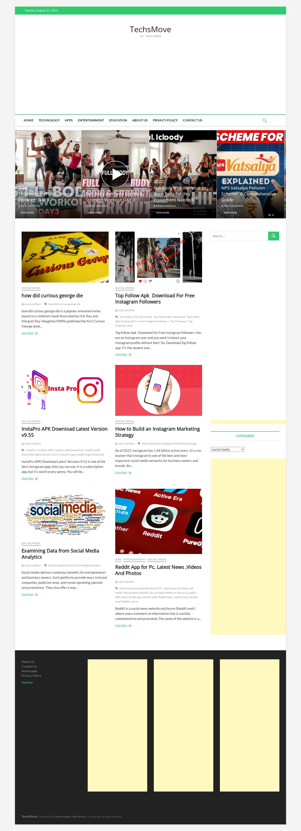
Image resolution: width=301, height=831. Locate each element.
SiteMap (27, 682)
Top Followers (178, 321)
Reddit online (130, 601)
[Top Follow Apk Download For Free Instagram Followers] (158, 257)
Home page (29, 671)
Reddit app (135, 597)
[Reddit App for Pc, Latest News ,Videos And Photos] (158, 521)
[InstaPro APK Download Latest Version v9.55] (65, 390)
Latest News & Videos (175, 588)
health (24, 186)
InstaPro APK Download (68, 450)
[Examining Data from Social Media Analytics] (65, 513)
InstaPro (31, 450)
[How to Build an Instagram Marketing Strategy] (158, 390)
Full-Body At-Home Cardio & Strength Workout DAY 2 (115, 197)
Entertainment (91, 120)
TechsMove (150, 29)
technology (49, 120)
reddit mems (181, 597)
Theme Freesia (62, 816)
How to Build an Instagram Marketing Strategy (157, 431)
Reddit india (150, 597)
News (226, 180)
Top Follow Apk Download (169, 316)
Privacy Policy (165, 120)
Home (28, 120)
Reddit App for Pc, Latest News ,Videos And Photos (158, 569)
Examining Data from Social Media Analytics (60, 553)
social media (31, 288)
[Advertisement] (150, 71)
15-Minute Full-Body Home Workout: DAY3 (47, 197)
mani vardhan (32, 205)
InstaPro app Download (90, 454)
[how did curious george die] (65, 257)
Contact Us (192, 120)
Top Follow (126, 316)
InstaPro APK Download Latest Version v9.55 (65, 431)
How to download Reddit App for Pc (140, 588)
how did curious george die (52, 295)
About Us (140, 120)
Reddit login (165, 597)
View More (28, 212)
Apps (69, 120)
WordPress (78, 816)
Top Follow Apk (143, 316)
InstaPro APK (45, 450)
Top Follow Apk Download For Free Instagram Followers (155, 298)
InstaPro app (67, 454)
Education (118, 120)
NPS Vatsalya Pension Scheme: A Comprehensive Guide (250, 194)
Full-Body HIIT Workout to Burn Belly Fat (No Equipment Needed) (181, 194)
